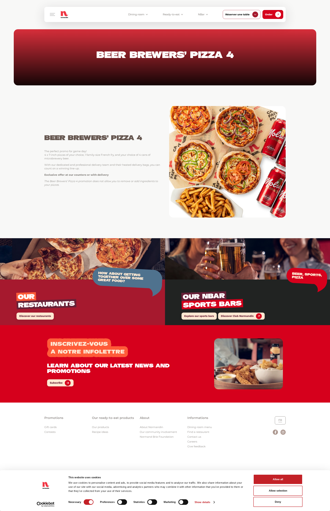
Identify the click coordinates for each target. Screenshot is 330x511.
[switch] (122, 502)
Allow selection (278, 490)
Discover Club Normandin (237, 316)
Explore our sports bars (199, 316)
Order (268, 14)
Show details (202, 502)
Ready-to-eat (171, 14)
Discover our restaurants (35, 316)
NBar (201, 14)
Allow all (278, 479)
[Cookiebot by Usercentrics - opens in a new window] (46, 504)
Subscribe (56, 382)
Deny (278, 501)
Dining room (136, 14)
